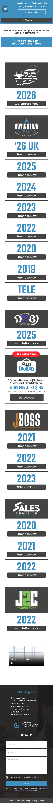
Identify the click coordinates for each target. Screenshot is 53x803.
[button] (26, 487)
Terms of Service (28, 790)
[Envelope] (22, 735)
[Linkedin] (31, 735)
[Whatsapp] (26, 735)
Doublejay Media (37, 800)
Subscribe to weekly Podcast (25, 777)
